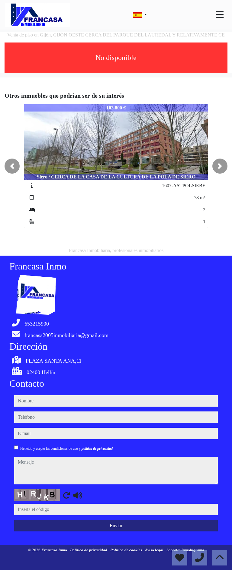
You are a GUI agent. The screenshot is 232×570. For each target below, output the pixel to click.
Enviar (116, 525)
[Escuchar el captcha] (77, 495)
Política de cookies (126, 550)
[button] (12, 166)
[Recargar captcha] (66, 495)
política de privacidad (97, 448)
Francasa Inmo (54, 550)
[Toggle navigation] (219, 14)
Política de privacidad (89, 550)
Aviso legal (154, 550)
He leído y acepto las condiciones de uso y (66, 448)
